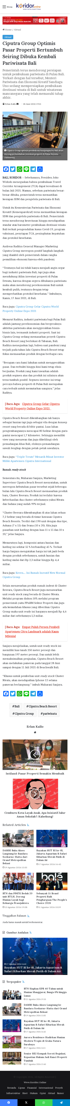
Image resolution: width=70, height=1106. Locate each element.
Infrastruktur (13, 1093)
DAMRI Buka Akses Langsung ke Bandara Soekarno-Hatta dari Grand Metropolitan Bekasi (15, 857)
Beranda (11, 1087)
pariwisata (50, 713)
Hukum (34, 1093)
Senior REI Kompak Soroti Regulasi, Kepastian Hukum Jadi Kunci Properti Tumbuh (45, 1057)
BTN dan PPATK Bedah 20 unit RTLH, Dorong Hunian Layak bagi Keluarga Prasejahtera (17, 898)
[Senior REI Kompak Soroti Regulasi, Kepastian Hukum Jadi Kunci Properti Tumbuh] (12, 1058)
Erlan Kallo (10, 104)
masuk (18, 922)
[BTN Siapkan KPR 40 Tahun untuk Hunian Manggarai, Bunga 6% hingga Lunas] (12, 993)
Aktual (17, 29)
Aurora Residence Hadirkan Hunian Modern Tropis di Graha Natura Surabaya (44, 1041)
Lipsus (21, 1087)
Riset (25, 1093)
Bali (17, 706)
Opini (43, 1093)
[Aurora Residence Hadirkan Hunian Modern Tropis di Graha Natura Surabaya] (12, 1042)
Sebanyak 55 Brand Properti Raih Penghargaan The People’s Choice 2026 (51, 898)
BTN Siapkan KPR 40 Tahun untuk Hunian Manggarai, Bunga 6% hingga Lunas (45, 992)
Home (8, 29)
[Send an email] (17, 104)
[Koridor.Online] (28, 6)
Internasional (46, 1087)
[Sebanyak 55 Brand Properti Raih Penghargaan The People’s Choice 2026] (51, 881)
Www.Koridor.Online (35, 1082)
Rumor (60, 1093)
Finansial (32, 1087)
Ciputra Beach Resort (43, 706)
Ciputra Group (24, 713)
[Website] (35, 732)
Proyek (59, 1087)
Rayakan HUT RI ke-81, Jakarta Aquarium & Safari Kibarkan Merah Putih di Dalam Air (51, 855)
